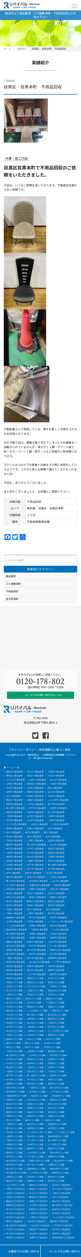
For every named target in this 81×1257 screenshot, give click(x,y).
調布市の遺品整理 (37, 954)
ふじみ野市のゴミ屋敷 (37, 1011)
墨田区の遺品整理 (35, 792)
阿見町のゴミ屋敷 (14, 1149)
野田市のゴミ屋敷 (58, 1076)
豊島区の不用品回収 (15, 1201)
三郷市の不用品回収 (38, 1213)
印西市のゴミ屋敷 (14, 1100)
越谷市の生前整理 (58, 974)
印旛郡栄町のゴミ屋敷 (16, 1096)
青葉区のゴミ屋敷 (35, 1108)
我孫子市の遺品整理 (36, 877)
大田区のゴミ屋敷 (14, 995)
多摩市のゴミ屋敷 (14, 1177)
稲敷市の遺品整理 (14, 942)
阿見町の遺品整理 (37, 938)
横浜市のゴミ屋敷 (35, 1124)
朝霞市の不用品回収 (15, 1205)
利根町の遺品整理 (37, 934)
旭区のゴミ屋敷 (32, 1120)
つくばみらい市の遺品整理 (60, 922)
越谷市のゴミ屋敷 (14, 1011)
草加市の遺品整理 (35, 812)
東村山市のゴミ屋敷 (59, 1153)
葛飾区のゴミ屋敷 (35, 978)
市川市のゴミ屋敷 (35, 1080)
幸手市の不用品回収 (15, 1209)
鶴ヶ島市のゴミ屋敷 (36, 1076)
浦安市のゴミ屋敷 (56, 1084)
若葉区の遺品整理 (56, 893)
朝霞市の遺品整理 (14, 804)
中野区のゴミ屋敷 (14, 982)
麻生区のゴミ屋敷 (35, 1112)
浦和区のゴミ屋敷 (56, 1035)
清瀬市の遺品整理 (14, 950)
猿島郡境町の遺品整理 (16, 930)
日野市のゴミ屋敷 (35, 1177)
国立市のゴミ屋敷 (14, 1169)
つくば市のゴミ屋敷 (65, 1132)
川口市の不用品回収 (38, 1205)
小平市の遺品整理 (62, 962)
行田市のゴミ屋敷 (56, 1072)
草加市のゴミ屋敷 (14, 1023)
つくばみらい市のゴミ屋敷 (39, 1132)
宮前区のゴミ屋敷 (56, 1112)
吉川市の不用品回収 (15, 1213)
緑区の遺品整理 (51, 832)
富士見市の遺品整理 (36, 845)
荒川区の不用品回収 (38, 1193)
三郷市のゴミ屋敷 (56, 1023)
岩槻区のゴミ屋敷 (14, 1039)
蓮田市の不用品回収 (59, 1221)
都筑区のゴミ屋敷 (14, 1108)
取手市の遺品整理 (37, 918)
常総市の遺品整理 (58, 926)
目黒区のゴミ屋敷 (33, 999)
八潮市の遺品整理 (56, 820)
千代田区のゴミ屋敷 (55, 1003)
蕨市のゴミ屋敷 (32, 1047)
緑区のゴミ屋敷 (32, 1043)
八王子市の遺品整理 (36, 974)
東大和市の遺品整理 (36, 950)
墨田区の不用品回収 (38, 1197)
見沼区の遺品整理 (14, 837)
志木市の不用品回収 (40, 1226)
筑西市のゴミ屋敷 (14, 1153)
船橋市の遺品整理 (33, 873)
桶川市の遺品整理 (56, 804)
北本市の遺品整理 (35, 853)
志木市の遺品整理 (58, 845)
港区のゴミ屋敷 (13, 999)
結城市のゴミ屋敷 (35, 1149)
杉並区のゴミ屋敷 (14, 986)
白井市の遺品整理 (60, 881)
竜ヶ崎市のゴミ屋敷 (57, 1140)
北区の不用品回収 (60, 1197)
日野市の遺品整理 (56, 966)
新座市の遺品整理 (14, 812)
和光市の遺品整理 (14, 849)
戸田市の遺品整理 (14, 841)
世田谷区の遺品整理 (36, 784)
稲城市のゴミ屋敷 (60, 1173)
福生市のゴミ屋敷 (14, 1181)
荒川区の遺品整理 (58, 780)
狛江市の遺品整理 (58, 954)
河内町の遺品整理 (58, 934)
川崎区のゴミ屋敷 (52, 1120)
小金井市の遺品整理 (57, 942)
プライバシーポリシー (23, 749)
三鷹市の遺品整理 (14, 958)
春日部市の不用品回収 (62, 1205)
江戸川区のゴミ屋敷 (36, 986)
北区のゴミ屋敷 (34, 1003)
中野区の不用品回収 (15, 1189)
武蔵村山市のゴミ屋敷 (39, 1161)
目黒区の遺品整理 (14, 792)
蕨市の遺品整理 (53, 837)
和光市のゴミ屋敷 (58, 1055)
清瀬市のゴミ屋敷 (56, 1157)
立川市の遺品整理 (58, 946)
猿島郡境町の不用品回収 (63, 1238)
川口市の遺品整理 (35, 804)
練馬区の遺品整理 (14, 776)
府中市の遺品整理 (37, 946)
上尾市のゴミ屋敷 (35, 1051)
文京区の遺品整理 (35, 788)
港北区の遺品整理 (14, 901)
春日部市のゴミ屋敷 (57, 1015)
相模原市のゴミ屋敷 (57, 1124)
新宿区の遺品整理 (35, 776)
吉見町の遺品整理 (14, 861)
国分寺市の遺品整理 (15, 954)
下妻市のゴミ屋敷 (14, 1140)
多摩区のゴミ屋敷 (14, 1116)
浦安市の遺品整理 (14, 877)
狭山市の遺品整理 (35, 857)
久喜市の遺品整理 (14, 853)
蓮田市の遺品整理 (14, 845)
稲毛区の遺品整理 (35, 893)
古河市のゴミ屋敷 (56, 1128)
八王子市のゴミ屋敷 (15, 1185)
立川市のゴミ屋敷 (35, 1157)
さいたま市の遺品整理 (16, 824)
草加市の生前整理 (14, 978)
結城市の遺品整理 (58, 938)
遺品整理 (11, 576)
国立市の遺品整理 (35, 958)
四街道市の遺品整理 (15, 889)
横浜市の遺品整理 (56, 914)
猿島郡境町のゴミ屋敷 (58, 1136)
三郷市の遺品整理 (14, 816)
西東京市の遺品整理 (15, 962)
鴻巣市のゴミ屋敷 (56, 1064)
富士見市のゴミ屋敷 (15, 1055)
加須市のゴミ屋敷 (35, 1064)
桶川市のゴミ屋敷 (35, 1015)
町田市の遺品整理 (14, 970)
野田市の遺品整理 (14, 869)
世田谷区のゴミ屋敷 (57, 991)
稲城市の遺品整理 (14, 966)
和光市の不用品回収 (63, 1226)
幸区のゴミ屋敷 (13, 1120)
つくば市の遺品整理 (15, 926)
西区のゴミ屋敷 (13, 1043)
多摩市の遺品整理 (35, 966)
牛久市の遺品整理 (60, 930)
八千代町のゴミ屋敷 (57, 1145)
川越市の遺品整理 (56, 816)
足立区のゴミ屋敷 (56, 978)
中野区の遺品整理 (56, 772)
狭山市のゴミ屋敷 (14, 1067)
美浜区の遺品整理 (14, 893)
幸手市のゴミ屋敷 (14, 1019)
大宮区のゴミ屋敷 (14, 1035)
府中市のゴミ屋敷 (14, 1157)
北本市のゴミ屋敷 (14, 1064)
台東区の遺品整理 (37, 780)
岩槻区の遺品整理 (35, 829)
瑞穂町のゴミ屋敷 (35, 1181)
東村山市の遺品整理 (15, 946)
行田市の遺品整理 (14, 865)
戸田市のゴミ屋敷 (52, 1047)
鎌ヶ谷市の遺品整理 (15, 881)
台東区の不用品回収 (15, 1193)
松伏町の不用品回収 (61, 1213)
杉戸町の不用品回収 (15, 1230)
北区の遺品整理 (13, 796)
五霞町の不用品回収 (38, 1238)
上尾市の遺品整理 (56, 841)
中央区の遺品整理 (56, 796)
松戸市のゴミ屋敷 (14, 1080)
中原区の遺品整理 (14, 910)
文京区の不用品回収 (15, 1197)
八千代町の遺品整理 (15, 938)
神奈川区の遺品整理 (15, 897)
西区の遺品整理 (32, 832)
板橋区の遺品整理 (35, 800)
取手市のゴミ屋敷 (14, 1128)
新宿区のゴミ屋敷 (56, 982)
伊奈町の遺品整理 (56, 849)
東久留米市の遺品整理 (39, 962)
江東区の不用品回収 (61, 1193)
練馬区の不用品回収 (38, 1189)
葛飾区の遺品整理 (14, 772)
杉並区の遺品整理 (56, 776)
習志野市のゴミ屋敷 (15, 1092)
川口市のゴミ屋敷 (14, 1015)
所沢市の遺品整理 (14, 820)
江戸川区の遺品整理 (15, 780)
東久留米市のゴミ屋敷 (16, 1173)
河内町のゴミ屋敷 (35, 1145)
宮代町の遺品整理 (35, 820)
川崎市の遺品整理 (35, 914)
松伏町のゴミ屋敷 (14, 1027)
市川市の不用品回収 (15, 1234)
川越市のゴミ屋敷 (35, 1027)
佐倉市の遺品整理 (62, 885)
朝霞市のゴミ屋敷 (60, 1011)
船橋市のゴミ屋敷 (14, 1084)
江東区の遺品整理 (14, 784)
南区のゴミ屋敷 (13, 1047)
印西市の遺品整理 (37, 889)
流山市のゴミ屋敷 (35, 1084)
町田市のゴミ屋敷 (56, 1177)
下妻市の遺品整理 (39, 930)
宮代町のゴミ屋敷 (14, 1031)
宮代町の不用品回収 (15, 1217)
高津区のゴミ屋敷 (35, 1116)
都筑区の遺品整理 (37, 897)
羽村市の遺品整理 (14, 974)
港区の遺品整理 (55, 788)
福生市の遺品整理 (35, 970)
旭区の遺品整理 (53, 910)
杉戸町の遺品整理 (35, 849)
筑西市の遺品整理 (35, 942)
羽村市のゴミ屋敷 (56, 1181)
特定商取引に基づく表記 (54, 749)
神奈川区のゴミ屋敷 (57, 1104)
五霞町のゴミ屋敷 (14, 1136)
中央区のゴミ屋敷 (14, 1007)
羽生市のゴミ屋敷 (35, 1072)
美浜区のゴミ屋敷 (58, 1100)
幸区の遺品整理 (34, 910)
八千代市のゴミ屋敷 (59, 1092)
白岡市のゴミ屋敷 (35, 1019)
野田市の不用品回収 (38, 1230)
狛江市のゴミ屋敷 (35, 1165)
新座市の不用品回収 (38, 1209)
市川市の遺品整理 (56, 869)
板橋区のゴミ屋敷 (56, 1007)
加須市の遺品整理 (56, 853)
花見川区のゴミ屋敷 (36, 1100)
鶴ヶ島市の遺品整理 (57, 865)
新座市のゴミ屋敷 (56, 1019)
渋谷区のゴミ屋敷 (35, 995)
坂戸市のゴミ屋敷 (14, 1076)
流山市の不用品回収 (38, 1234)
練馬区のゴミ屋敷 (35, 982)
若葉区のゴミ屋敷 (35, 1104)
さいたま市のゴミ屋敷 (58, 1031)
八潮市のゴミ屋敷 (35, 1031)
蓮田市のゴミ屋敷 (56, 1051)
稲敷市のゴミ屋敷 (56, 1149)
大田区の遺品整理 (58, 784)
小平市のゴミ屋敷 (39, 1173)
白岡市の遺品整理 (58, 808)
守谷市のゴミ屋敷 (14, 1132)
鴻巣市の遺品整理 (14, 857)
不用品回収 (9, 80)
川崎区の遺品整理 (14, 914)
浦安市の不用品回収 (61, 1234)
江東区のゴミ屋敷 (35, 991)
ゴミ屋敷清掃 (13, 584)
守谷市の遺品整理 (35, 922)
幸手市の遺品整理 (37, 808)
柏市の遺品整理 (13, 873)
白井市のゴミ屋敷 (37, 1092)
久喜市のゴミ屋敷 (56, 1059)
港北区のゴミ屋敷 (56, 1108)
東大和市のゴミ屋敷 (15, 1161)
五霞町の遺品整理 (37, 926)
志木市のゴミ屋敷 (37, 1055)
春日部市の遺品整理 (15, 808)
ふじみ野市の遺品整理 (58, 800)
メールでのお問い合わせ (61, 1251)
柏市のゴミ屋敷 (55, 1080)
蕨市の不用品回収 (14, 1221)
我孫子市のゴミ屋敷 (15, 1088)
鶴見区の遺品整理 (35, 901)
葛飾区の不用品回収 (38, 1185)
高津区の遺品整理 (56, 905)
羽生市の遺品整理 (56, 861)
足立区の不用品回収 (61, 1185)
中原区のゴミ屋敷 (56, 1116)
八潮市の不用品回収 (38, 1217)
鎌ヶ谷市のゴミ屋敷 (59, 1088)
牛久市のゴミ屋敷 (35, 1140)
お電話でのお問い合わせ (20, 1251)
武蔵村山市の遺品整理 (60, 950)
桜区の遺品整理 (13, 832)
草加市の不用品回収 (61, 1209)
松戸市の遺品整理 (35, 869)
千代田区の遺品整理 (34, 796)
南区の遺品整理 (34, 837)
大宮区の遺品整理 (39, 824)
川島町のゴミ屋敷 (14, 1072)
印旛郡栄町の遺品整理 (39, 885)
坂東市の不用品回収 (15, 1238)
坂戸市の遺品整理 (35, 865)
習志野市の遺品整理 (38, 881)
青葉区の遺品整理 (58, 897)
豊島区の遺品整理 (14, 800)
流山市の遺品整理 (54, 873)
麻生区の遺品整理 (56, 901)
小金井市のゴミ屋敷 (36, 1153)
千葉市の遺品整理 (58, 877)
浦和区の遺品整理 (14, 829)
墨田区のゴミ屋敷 (54, 999)
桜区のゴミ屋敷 (53, 1039)
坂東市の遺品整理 (58, 918)
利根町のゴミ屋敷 (14, 1145)
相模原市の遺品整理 (15, 918)
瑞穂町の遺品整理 (56, 970)
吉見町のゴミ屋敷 (56, 1067)
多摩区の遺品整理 (35, 905)
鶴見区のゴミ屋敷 (14, 1112)
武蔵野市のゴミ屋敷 (36, 1169)
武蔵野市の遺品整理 (57, 958)
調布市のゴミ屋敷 (14, 1165)
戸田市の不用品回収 (36, 1221)
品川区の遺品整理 (56, 792)
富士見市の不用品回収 (16, 1226)
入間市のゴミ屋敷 (35, 1067)
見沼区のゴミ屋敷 (52, 1043)
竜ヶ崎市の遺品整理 (15, 934)
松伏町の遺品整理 (35, 816)
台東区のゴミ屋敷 (58, 986)
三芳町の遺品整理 (35, 841)
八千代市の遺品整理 (15, 885)
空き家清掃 (12, 599)
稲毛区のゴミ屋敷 (14, 1104)
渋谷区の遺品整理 (14, 788)
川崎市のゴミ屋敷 (14, 1124)
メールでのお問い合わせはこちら (43, 695)
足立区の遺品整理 (35, 772)
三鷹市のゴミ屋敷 (56, 1165)
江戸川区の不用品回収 (62, 1189)
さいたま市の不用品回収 (63, 1217)
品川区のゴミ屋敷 (14, 1003)
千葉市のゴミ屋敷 (37, 1088)
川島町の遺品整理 (35, 861)
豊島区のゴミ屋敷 (35, 1007)
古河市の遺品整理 (14, 922)
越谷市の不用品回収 (61, 1201)
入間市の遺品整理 (56, 857)
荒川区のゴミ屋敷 (14, 991)
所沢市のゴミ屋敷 (56, 1027)
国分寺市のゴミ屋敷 (63, 1161)
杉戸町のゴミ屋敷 (14, 1059)
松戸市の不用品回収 (61, 1230)
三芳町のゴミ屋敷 (14, 1051)
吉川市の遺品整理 (56, 812)
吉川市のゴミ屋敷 (35, 1023)
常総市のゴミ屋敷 (35, 1136)
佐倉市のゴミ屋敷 (39, 1096)
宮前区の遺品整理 (14, 905)
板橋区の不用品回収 (38, 1201)
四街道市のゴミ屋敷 (61, 1096)
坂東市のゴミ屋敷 (35, 1128)
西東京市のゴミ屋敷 (59, 1169)
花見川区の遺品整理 (59, 889)
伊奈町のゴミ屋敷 (35, 1059)
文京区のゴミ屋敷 (56, 995)
